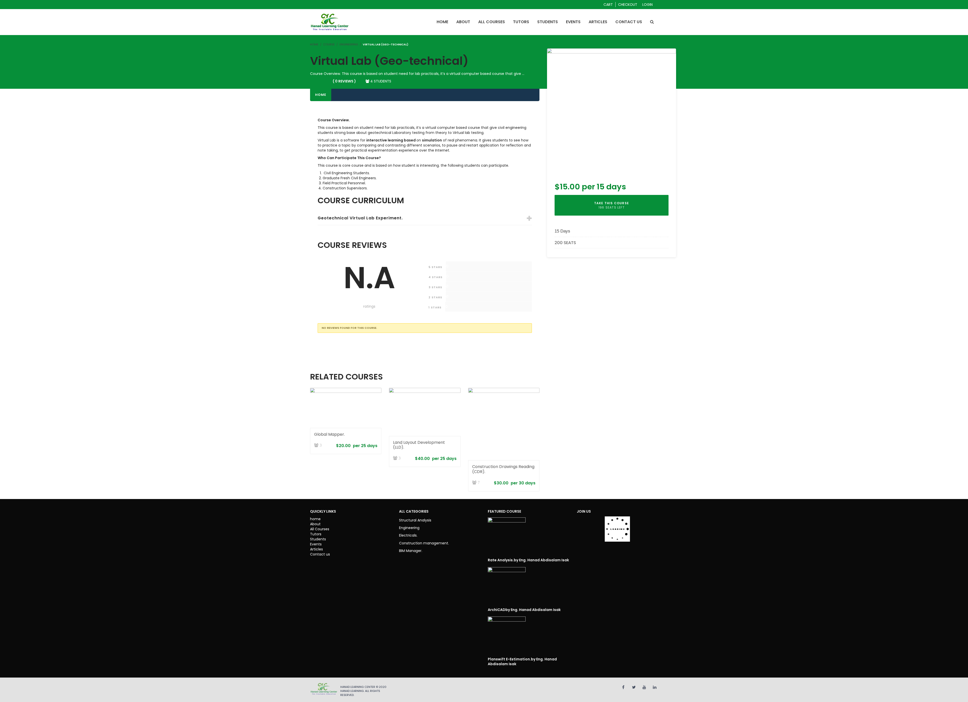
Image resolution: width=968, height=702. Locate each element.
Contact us (320, 554)
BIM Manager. (410, 550)
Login (647, 4)
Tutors (315, 534)
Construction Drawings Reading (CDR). (503, 469)
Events (316, 544)
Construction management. (424, 543)
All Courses (319, 529)
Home (320, 94)
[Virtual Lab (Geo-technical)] (611, 112)
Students (318, 539)
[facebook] (623, 687)
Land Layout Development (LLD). (419, 445)
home (315, 518)
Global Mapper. (329, 434)
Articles (316, 549)
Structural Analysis (415, 520)
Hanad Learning (352, 691)
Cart (608, 4)
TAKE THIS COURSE (611, 205)
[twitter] (633, 687)
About (315, 523)
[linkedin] (654, 687)
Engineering (349, 44)
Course (329, 44)
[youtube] (644, 687)
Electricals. (408, 535)
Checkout (627, 4)
